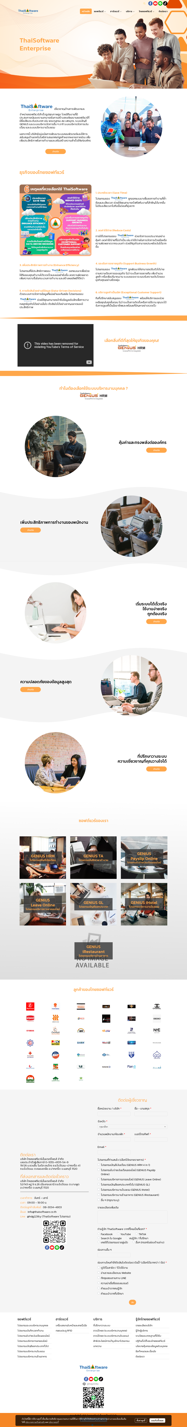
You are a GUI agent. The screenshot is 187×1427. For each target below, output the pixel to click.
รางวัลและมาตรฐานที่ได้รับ (148, 1336)
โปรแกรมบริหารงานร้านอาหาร (32, 1356)
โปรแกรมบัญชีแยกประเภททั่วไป (33, 1346)
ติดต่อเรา (140, 1356)
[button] (144, 3)
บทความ (97, 1346)
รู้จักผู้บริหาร (142, 1330)
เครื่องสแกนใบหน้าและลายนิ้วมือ (71, 1325)
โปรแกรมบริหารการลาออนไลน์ (32, 1341)
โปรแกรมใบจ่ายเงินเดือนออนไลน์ (34, 1336)
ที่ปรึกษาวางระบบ (101, 1325)
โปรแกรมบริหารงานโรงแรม (31, 1351)
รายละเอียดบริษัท (144, 1325)
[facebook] (150, 3)
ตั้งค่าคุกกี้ (141, 1420)
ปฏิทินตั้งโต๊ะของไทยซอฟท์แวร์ (150, 1341)
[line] (160, 3)
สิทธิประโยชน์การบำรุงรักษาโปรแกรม (111, 1341)
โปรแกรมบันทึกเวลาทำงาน (31, 1330)
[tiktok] (165, 3)
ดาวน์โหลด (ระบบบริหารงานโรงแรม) (111, 1336)
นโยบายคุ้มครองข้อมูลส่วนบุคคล (151, 1346)
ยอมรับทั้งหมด (157, 1420)
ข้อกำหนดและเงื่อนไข (146, 1351)
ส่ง (132, 1302)
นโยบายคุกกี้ (54, 1422)
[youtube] (155, 3)
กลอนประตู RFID (64, 1330)
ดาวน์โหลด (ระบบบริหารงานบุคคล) (110, 1330)
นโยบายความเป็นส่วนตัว (35, 1422)
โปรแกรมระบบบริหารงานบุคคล (33, 1325)
